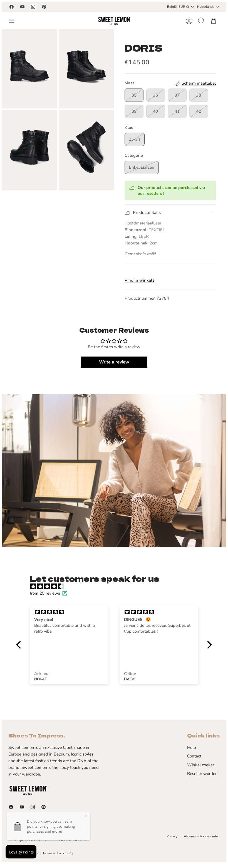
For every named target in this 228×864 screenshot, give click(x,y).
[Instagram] (33, 7)
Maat (129, 83)
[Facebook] (11, 7)
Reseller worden (202, 773)
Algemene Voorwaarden (202, 836)
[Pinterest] (44, 7)
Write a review (114, 362)
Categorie (134, 155)
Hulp (191, 747)
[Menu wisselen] (14, 20)
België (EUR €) (178, 6)
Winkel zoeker (200, 765)
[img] (117, 586)
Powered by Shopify (58, 853)
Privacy (172, 836)
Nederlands (205, 6)
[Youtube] (22, 7)
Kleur (130, 127)
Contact (194, 756)
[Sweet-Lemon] (114, 21)
